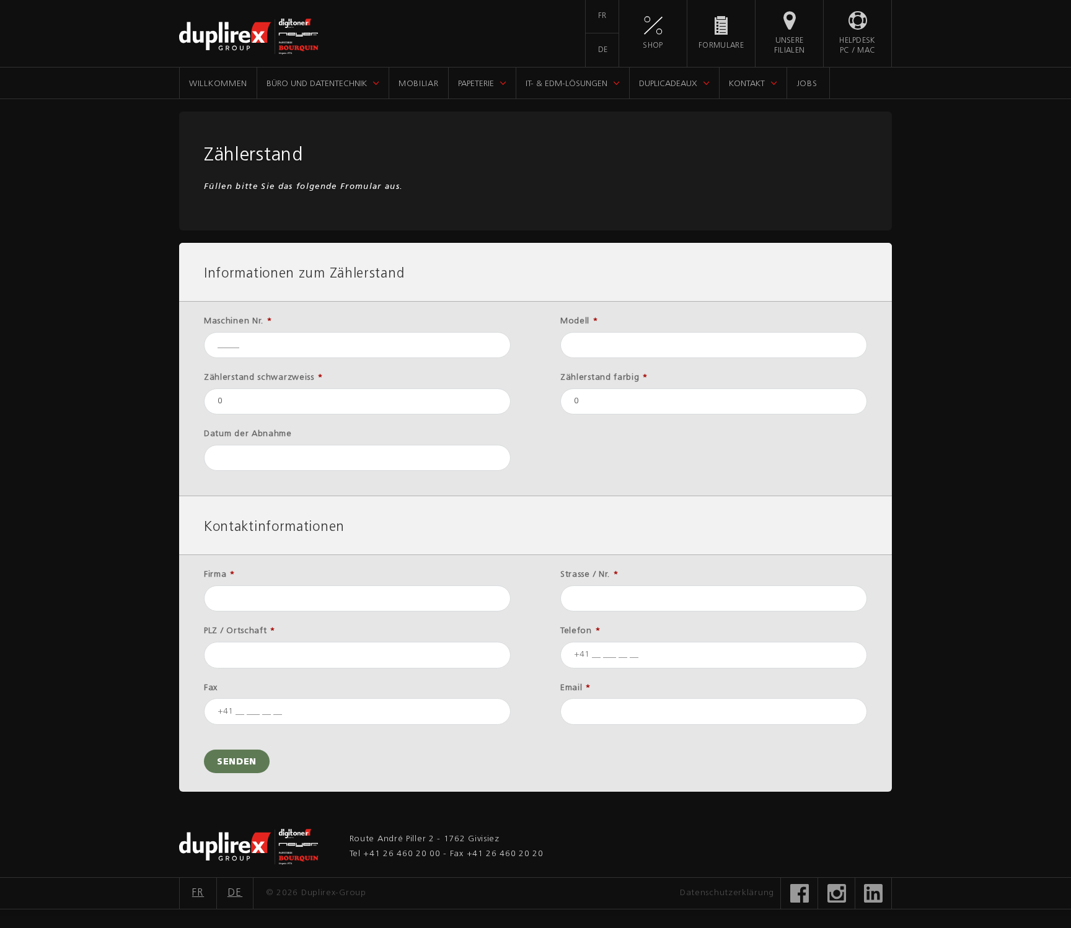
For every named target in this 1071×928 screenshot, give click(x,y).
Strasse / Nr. (589, 574)
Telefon (580, 631)
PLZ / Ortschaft (240, 631)
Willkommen (218, 84)
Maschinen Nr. (238, 321)
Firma (220, 574)
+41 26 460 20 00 (401, 854)
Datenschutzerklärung (727, 893)
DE (603, 50)
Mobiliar (419, 84)
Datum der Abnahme (248, 434)
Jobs (807, 84)
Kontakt (747, 84)
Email (575, 688)
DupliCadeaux (668, 84)
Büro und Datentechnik (317, 84)
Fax (211, 688)
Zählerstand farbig (604, 377)
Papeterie (476, 84)
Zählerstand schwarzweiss (263, 377)
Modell (579, 321)
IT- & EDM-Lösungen (566, 84)
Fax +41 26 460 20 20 (497, 854)
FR (602, 16)
